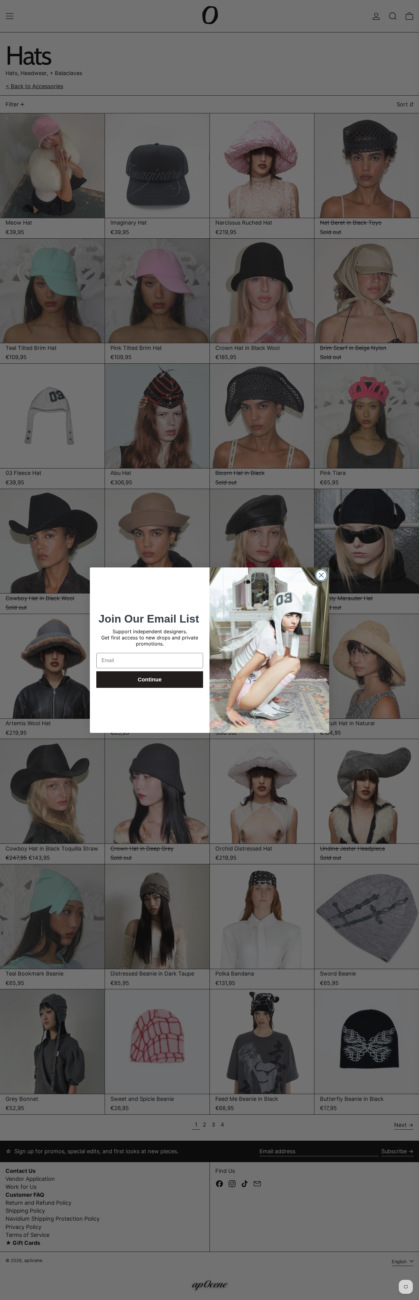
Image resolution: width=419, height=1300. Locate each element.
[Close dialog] (321, 575)
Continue (150, 680)
